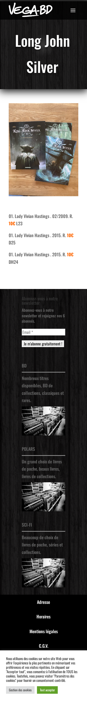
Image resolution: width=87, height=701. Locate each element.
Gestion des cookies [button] (20, 689)
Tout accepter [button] (47, 689)
